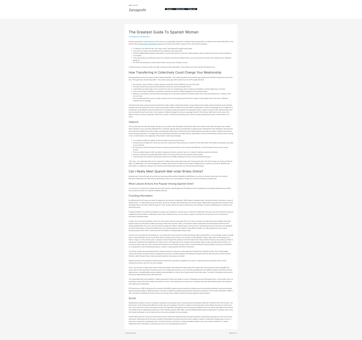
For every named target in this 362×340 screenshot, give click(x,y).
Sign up (191, 9)
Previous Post (130, 333)
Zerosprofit (137, 10)
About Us (180, 9)
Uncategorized (134, 37)
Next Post (233, 333)
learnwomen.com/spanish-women (151, 44)
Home (169, 9)
